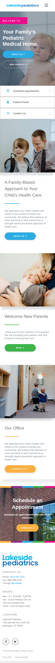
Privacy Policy (7, 657)
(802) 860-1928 (17, 577)
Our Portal (16, 583)
